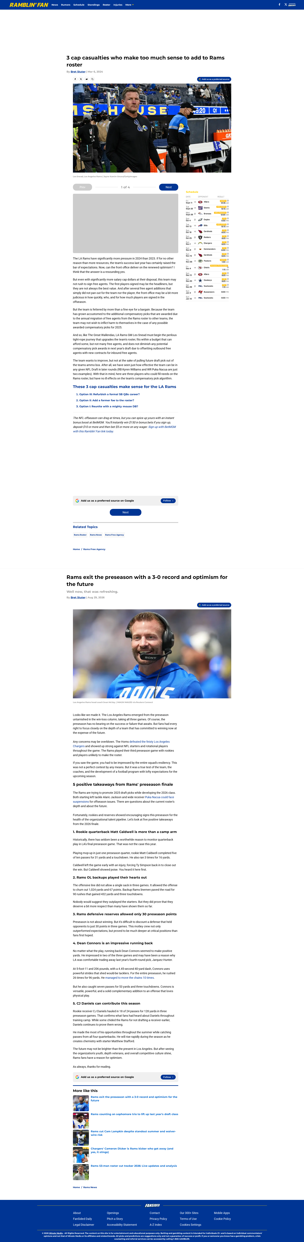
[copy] (92, 79)
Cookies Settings (190, 1224)
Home (76, 549)
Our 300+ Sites (189, 1213)
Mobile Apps (222, 1213)
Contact (155, 1213)
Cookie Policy (222, 1218)
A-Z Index (156, 1224)
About (77, 1213)
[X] (286, 4)
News (55, 4)
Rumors (65, 4)
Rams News (96, 535)
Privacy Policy (158, 1218)
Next (169, 187)
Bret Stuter (78, 71)
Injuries (117, 4)
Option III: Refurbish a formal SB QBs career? (109, 394)
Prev (82, 187)
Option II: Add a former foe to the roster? (106, 400)
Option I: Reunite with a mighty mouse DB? (108, 406)
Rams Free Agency (114, 535)
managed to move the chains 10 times (129, 977)
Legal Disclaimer (83, 1224)
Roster (106, 4)
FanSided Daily (82, 1218)
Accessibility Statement (122, 1224)
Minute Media (56, 1233)
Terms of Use (188, 1218)
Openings (113, 1213)
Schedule (78, 4)
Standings (94, 4)
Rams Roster (80, 535)
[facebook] (279, 4)
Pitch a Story (115, 1218)
